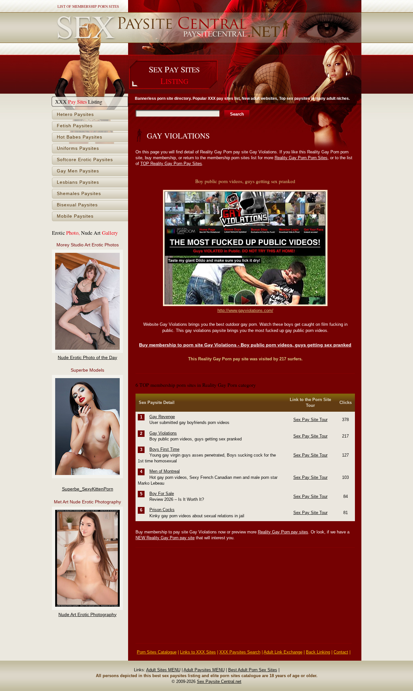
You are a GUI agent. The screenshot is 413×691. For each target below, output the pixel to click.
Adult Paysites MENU (204, 669)
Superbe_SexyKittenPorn (87, 489)
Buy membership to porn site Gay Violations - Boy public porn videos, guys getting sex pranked (245, 344)
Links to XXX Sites (198, 652)
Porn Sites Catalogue (156, 652)
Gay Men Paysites (78, 171)
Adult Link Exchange (283, 652)
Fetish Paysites (75, 125)
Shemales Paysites (79, 193)
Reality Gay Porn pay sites (283, 532)
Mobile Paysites (75, 216)
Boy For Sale (161, 493)
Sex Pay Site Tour (310, 419)
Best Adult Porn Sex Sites (252, 669)
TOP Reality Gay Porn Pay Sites (171, 163)
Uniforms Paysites (78, 148)
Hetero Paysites (75, 114)
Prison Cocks (162, 509)
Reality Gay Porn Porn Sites (301, 157)
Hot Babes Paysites (79, 137)
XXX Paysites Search (239, 652)
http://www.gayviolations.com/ (245, 310)
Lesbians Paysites (78, 182)
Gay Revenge (162, 416)
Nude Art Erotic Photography (87, 614)
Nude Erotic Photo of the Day (87, 357)
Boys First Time (164, 449)
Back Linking (318, 652)
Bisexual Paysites (77, 204)
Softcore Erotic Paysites (85, 159)
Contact (341, 652)
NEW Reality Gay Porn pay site (165, 537)
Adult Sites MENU (163, 669)
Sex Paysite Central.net (219, 681)
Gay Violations (163, 433)
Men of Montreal (164, 471)
